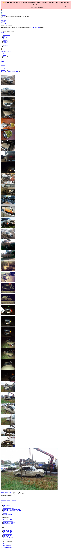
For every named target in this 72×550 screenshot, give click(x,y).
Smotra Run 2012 (7, 532)
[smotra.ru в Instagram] (3, 15)
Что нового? (6, 505)
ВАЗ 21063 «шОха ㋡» (6, 51)
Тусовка (5, 42)
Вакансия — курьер (8, 508)
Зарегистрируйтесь (5, 500)
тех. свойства (4, 68)
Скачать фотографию (6, 492)
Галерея (5, 56)
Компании (5, 41)
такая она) (3, 70)
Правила (5, 511)
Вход (2, 23)
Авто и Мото (6, 35)
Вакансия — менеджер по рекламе (12, 510)
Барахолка (5, 45)
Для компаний (7, 545)
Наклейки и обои (7, 514)
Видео (4, 38)
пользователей (36, 27)
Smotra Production (8, 521)
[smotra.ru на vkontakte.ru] (1, 11)
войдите (14, 500)
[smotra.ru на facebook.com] (1, 12)
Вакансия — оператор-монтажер (11, 509)
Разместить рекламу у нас (10, 543)
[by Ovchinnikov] (2, 49)
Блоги (4, 36)
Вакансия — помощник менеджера (12, 506)
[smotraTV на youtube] (1, 9)
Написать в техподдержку (7, 547)
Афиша (5, 40)
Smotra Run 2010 (7, 535)
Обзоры (5, 37)
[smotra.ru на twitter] (1, 13)
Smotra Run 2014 (7, 530)
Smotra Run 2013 (7, 531)
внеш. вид (3, 65)
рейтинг (2, 61)
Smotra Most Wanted (8, 537)
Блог (4, 55)
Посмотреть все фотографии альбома (9, 71)
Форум (5, 43)
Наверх (2, 22)
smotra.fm (5, 524)
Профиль (5, 53)
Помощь (5, 513)
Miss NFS (5, 536)
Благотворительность (8, 522)
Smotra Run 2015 (7, 519)
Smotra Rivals (6, 539)
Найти (2, 32)
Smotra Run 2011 (7, 534)
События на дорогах (8, 523)
